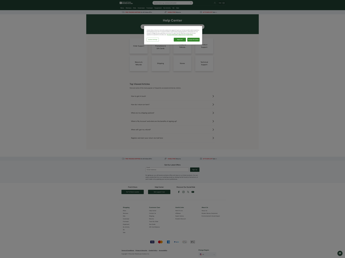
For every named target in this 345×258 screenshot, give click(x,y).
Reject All (180, 39)
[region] (173, 35)
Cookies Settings (152, 39)
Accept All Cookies (193, 39)
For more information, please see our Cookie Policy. (180, 34)
